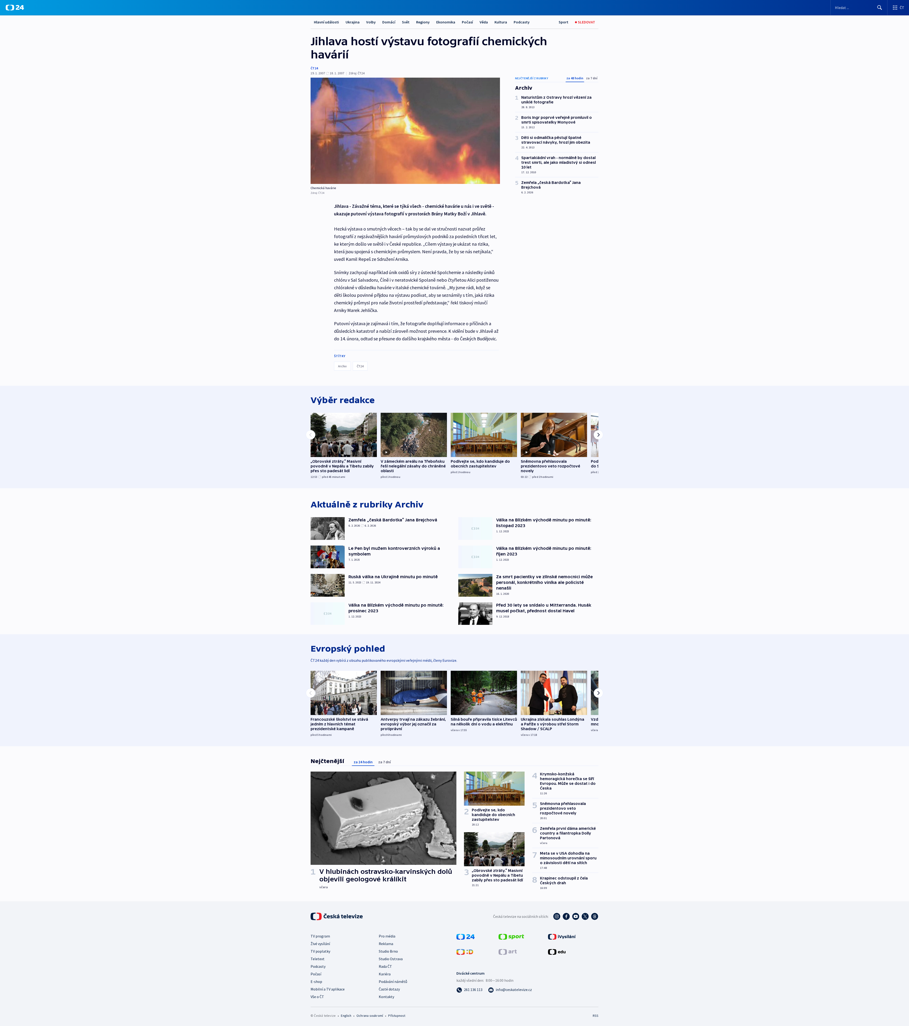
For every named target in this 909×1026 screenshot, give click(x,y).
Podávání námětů (393, 981)
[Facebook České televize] (566, 916)
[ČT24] (15, 7)
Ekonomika (445, 22)
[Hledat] (879, 7)
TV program (320, 936)
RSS (595, 1015)
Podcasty (522, 22)
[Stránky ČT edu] (557, 951)
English (346, 1015)
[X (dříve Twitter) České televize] (585, 916)
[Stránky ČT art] (508, 951)
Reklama (386, 943)
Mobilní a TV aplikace (328, 989)
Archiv (342, 366)
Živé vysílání (320, 943)
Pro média (387, 936)
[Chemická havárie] (405, 131)
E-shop (316, 981)
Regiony (423, 22)
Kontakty (386, 996)
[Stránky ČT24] (465, 936)
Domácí (388, 22)
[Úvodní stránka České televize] (337, 916)
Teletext (318, 958)
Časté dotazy (389, 989)
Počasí (467, 22)
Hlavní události (326, 22)
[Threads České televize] (594, 916)
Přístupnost (396, 1015)
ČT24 (314, 68)
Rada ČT (385, 966)
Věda (484, 22)
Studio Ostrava (391, 958)
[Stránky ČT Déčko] (464, 951)
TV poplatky (320, 951)
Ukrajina (353, 22)
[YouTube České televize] (575, 916)
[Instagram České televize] (557, 916)
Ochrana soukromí (369, 1015)
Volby (371, 22)
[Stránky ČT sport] (511, 936)
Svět (406, 22)
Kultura (501, 22)
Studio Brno (388, 951)
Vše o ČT (317, 996)
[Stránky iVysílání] (562, 936)
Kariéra (385, 974)
